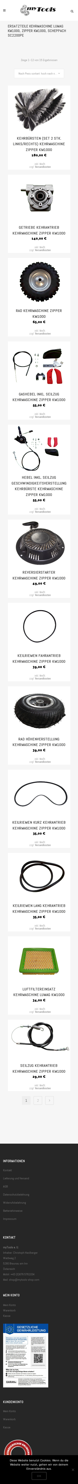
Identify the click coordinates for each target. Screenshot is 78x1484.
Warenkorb (9, 1310)
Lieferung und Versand (16, 1178)
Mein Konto (9, 1305)
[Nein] (73, 1470)
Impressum (9, 1219)
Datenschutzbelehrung (16, 1194)
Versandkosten (43, 167)
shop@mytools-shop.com (24, 1280)
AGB (5, 1186)
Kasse (6, 1316)
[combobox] (39, 73)
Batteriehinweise (12, 1211)
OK (39, 1476)
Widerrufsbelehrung (14, 1202)
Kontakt (7, 1170)
